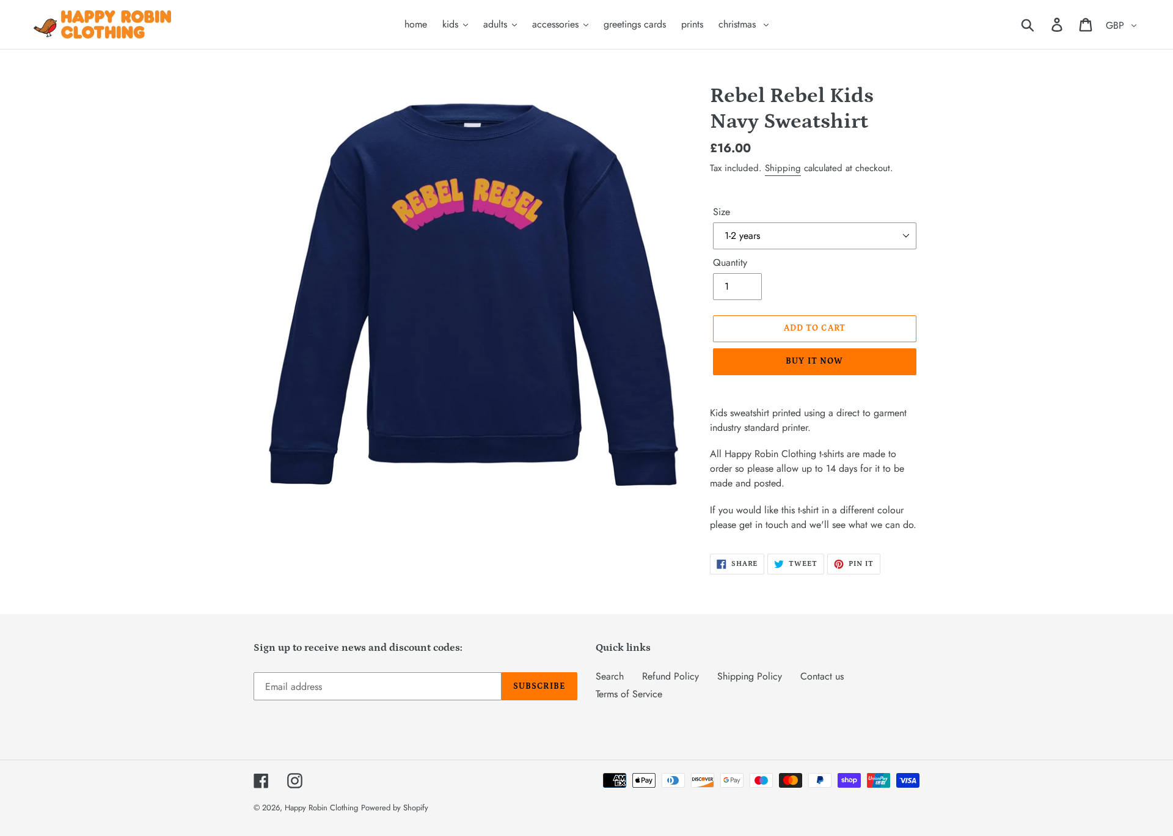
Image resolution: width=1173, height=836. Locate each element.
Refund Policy (670, 676)
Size (721, 212)
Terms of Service (629, 694)
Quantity (730, 262)
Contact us (822, 676)
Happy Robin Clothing (321, 807)
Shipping (783, 168)
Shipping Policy (749, 676)
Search (610, 676)
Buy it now (814, 361)
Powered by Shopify (394, 807)
